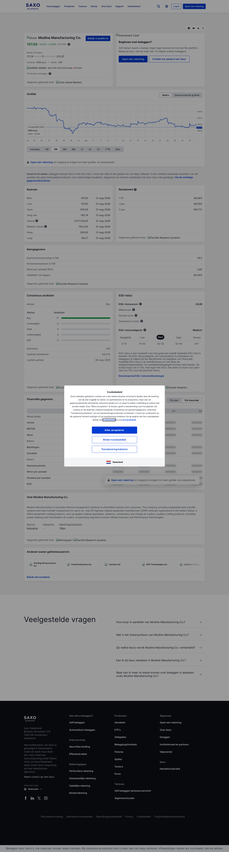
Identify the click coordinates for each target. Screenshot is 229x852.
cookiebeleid (109, 420)
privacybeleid (129, 420)
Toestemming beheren (114, 449)
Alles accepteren (114, 430)
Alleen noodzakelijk (114, 439)
